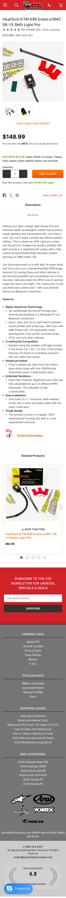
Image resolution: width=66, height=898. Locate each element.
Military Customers (33, 683)
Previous (5, 506)
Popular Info (33, 675)
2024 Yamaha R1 (33, 783)
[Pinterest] (17, 195)
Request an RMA (33, 692)
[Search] (16, 5)
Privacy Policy (33, 650)
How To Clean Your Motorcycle (33, 729)
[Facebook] (4, 195)
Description (33, 205)
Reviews (32, 215)
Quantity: (8, 167)
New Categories (33, 754)
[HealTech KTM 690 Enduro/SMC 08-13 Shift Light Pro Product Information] (9, 433)
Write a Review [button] (51, 29)
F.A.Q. (33, 663)
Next (60, 506)
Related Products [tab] (33, 455)
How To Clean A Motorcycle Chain (33, 733)
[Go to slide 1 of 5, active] (21, 557)
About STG (33, 641)
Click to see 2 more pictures (33, 123)
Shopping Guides (33, 708)
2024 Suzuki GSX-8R (33, 770)
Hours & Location (33, 646)
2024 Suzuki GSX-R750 (33, 775)
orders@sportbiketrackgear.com (33, 857)
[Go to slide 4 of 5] (38, 557)
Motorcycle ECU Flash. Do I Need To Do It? (33, 724)
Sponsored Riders (33, 687)
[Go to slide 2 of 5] (27, 557)
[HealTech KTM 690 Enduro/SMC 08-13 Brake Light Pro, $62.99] (33, 494)
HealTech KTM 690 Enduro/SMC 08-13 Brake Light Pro (32, 535)
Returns (33, 659)
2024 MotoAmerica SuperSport (33, 742)
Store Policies (33, 654)
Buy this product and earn (28, 182)
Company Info (33, 634)
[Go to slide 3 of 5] (33, 557)
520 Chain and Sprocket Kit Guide (33, 737)
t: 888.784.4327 (33, 846)
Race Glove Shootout (33, 715)
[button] (18, 888)
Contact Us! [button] (22, 888)
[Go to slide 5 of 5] (44, 557)
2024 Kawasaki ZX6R (33, 766)
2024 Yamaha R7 (33, 779)
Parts (33, 696)
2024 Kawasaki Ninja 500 (33, 761)
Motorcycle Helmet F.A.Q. (33, 720)
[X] (11, 195)
